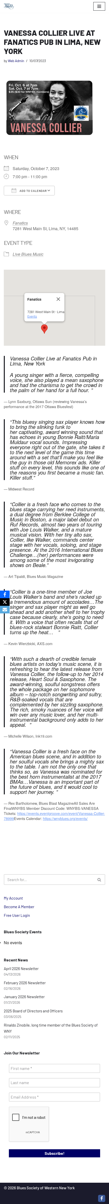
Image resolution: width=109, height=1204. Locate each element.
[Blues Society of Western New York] (9, 6)
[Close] (58, 299)
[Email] (5, 609)
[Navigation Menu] (99, 6)
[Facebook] (101, 1198)
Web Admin (16, 61)
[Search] (99, 879)
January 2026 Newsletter (24, 996)
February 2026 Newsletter (25, 982)
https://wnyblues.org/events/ (65, 818)
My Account (13, 898)
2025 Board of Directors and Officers (33, 1011)
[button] (44, 329)
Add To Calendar (33, 190)
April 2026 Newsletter (21, 968)
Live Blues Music (28, 254)
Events (32, 316)
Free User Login (17, 915)
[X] (5, 602)
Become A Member (19, 906)
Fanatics (20, 223)
